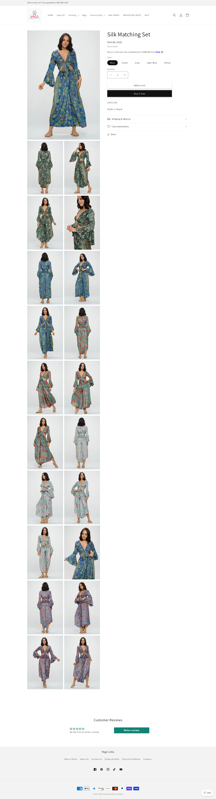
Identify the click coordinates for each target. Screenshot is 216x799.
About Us (84, 759)
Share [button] (113, 134)
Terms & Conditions (131, 759)
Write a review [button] (131, 730)
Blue (112, 62)
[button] (74, 15)
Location (147, 759)
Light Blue (152, 62)
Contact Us (96, 759)
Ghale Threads (104, 794)
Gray (137, 62)
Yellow (167, 62)
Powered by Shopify (116, 794)
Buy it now (139, 93)
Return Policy (71, 759)
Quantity (111, 69)
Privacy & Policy (112, 759)
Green (125, 62)
